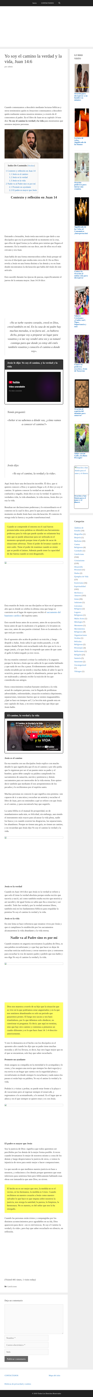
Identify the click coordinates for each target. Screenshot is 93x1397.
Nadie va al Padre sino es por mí (20, 184)
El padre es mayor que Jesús (23, 190)
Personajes (78, 648)
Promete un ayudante (20, 187)
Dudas (76, 573)
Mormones (78, 625)
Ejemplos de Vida (81, 577)
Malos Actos (79, 619)
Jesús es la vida (17, 180)
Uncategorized (80, 665)
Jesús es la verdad (18, 177)
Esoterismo (78, 583)
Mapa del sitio (54, 1375)
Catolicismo (12, 1286)
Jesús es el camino (18, 174)
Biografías (78, 534)
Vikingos (78, 671)
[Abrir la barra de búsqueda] (59, 3)
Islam (76, 599)
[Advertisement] (46, 26)
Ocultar (31, 166)
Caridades (78, 551)
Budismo (77, 541)
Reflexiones (79, 651)
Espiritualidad (80, 586)
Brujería (77, 537)
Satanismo (78, 662)
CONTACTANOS (47, 3)
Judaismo (78, 602)
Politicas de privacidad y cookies (18, 1384)
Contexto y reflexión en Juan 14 (20, 171)
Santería (77, 658)
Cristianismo (79, 560)
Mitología (78, 622)
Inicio (35, 3)
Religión (77, 655)
